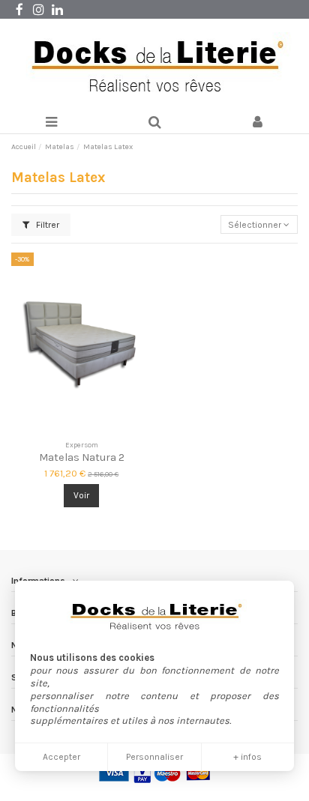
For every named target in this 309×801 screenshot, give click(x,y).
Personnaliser (154, 757)
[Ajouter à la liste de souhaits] (64, 430)
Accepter (61, 757)
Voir (81, 495)
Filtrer (46, 225)
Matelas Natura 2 (81, 457)
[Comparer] (82, 430)
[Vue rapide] (100, 430)
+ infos (247, 757)
